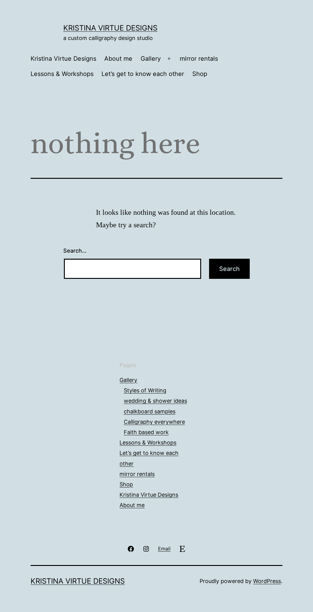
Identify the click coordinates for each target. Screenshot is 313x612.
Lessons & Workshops (62, 73)
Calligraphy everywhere (154, 422)
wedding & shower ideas (155, 401)
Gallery (151, 58)
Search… (75, 250)
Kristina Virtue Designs (110, 27)
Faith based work (146, 432)
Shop (199, 73)
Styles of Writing (145, 390)
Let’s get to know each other (142, 73)
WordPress (267, 581)
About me (118, 58)
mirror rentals (199, 58)
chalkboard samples (149, 411)
